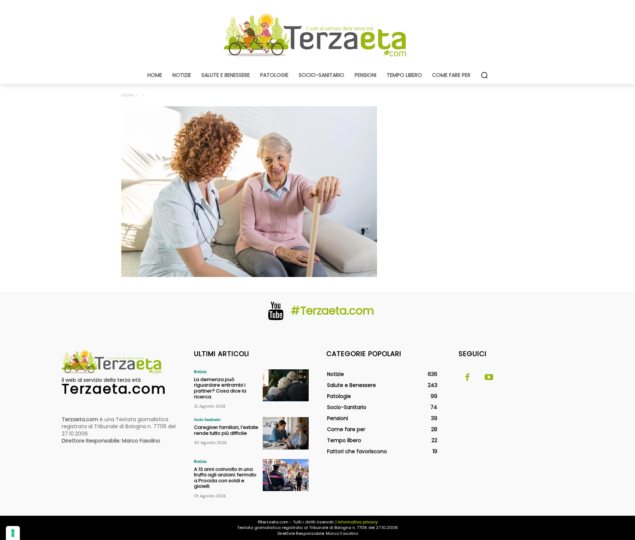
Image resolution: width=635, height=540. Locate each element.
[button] (484, 75)
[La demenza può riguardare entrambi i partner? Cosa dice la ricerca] (286, 385)
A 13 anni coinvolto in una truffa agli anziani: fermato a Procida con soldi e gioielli (225, 478)
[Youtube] (489, 378)
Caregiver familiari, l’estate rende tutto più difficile (226, 430)
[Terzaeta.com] (317, 35)
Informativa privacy (358, 522)
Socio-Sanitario (207, 419)
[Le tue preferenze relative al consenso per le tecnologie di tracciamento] (13, 533)
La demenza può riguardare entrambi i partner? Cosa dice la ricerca (220, 388)
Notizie (200, 371)
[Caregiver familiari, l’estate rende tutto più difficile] (286, 433)
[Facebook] (467, 378)
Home (127, 95)
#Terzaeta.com (332, 311)
